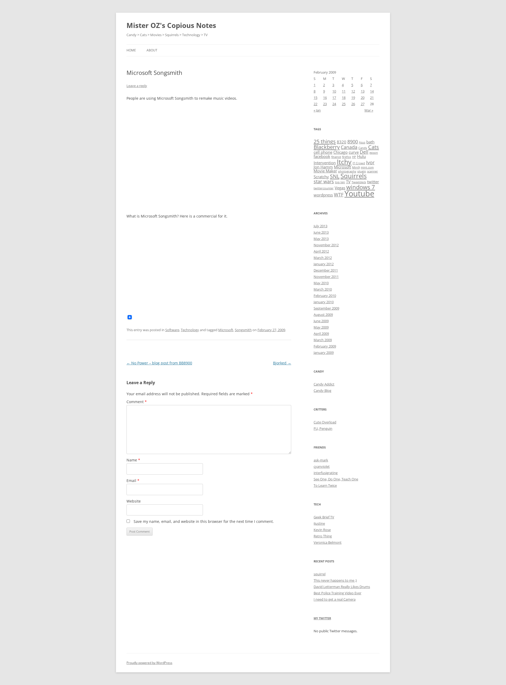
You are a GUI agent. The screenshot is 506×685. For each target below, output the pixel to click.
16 (325, 97)
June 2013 (321, 232)
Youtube (359, 193)
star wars (324, 181)
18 (344, 97)
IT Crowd (359, 163)
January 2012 (324, 264)
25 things (325, 141)
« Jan (317, 110)
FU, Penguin (323, 428)
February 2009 (325, 346)
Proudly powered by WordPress (149, 662)
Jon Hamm (323, 167)
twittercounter (324, 188)
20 (362, 97)
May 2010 (321, 283)
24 (334, 104)
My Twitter (322, 618)
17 (334, 97)
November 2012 (326, 245)
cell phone (323, 152)
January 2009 (324, 352)
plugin (361, 171)
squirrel (319, 574)
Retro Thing (323, 536)
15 (315, 97)
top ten (340, 182)
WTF (338, 194)
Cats (373, 147)
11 (344, 91)
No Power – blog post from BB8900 (159, 362)
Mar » (368, 110)
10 (334, 91)
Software (172, 329)
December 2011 (326, 270)
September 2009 (326, 308)
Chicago (340, 152)
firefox (346, 157)
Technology (190, 329)
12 (353, 91)
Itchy (344, 161)
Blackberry (327, 147)
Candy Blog (322, 390)
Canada (349, 147)
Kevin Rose (322, 529)
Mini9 (356, 167)
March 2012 (323, 257)
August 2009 (323, 314)
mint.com (367, 167)
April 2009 (321, 333)
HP (354, 157)
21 (372, 97)
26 (353, 104)
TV (348, 181)
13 (362, 91)
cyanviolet (322, 466)
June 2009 (321, 321)
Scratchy (321, 176)
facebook (322, 156)
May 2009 (321, 327)
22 (315, 104)
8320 (341, 141)
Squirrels (353, 176)
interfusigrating (326, 472)
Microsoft (225, 329)
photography (347, 171)
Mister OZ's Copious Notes (171, 25)
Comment (136, 401)
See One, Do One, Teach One (336, 479)
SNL (334, 176)
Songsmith (243, 329)
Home (131, 50)
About (152, 50)
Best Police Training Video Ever (337, 593)
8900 (352, 141)
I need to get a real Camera (335, 599)
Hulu (361, 156)
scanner (372, 171)
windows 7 (360, 187)
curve (354, 152)
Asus (362, 142)
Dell (364, 152)
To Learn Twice (325, 485)
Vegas (340, 187)
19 (353, 97)
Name (133, 459)
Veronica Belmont (328, 542)
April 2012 (321, 251)
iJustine (319, 523)
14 (372, 91)
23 (325, 104)
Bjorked (282, 362)
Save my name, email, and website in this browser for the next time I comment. (204, 521)
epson (373, 153)
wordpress (323, 194)
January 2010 (324, 302)
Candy (362, 148)
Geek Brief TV (324, 517)
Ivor (370, 162)
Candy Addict (324, 384)
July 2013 (320, 226)
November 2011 (326, 276)
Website (133, 501)
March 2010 (323, 289)
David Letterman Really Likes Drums (342, 586)
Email (132, 480)
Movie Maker (325, 170)
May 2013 (321, 238)
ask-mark (321, 460)
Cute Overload (325, 422)
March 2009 (323, 339)
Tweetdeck (359, 182)
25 (344, 104)
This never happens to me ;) (335, 580)
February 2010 (325, 295)
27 (362, 104)
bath (370, 141)
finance (336, 157)
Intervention (325, 162)
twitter (373, 181)
